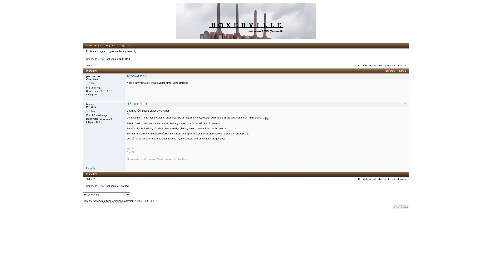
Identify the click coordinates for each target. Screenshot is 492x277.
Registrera (111, 45)
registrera (388, 65)
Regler (98, 45)
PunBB (153, 201)
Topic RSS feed (398, 71)
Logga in (124, 45)
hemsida (90, 168)
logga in (373, 65)
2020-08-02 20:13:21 (138, 76)
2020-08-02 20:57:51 (138, 104)
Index (89, 45)
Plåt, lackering (108, 59)
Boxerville (91, 59)
